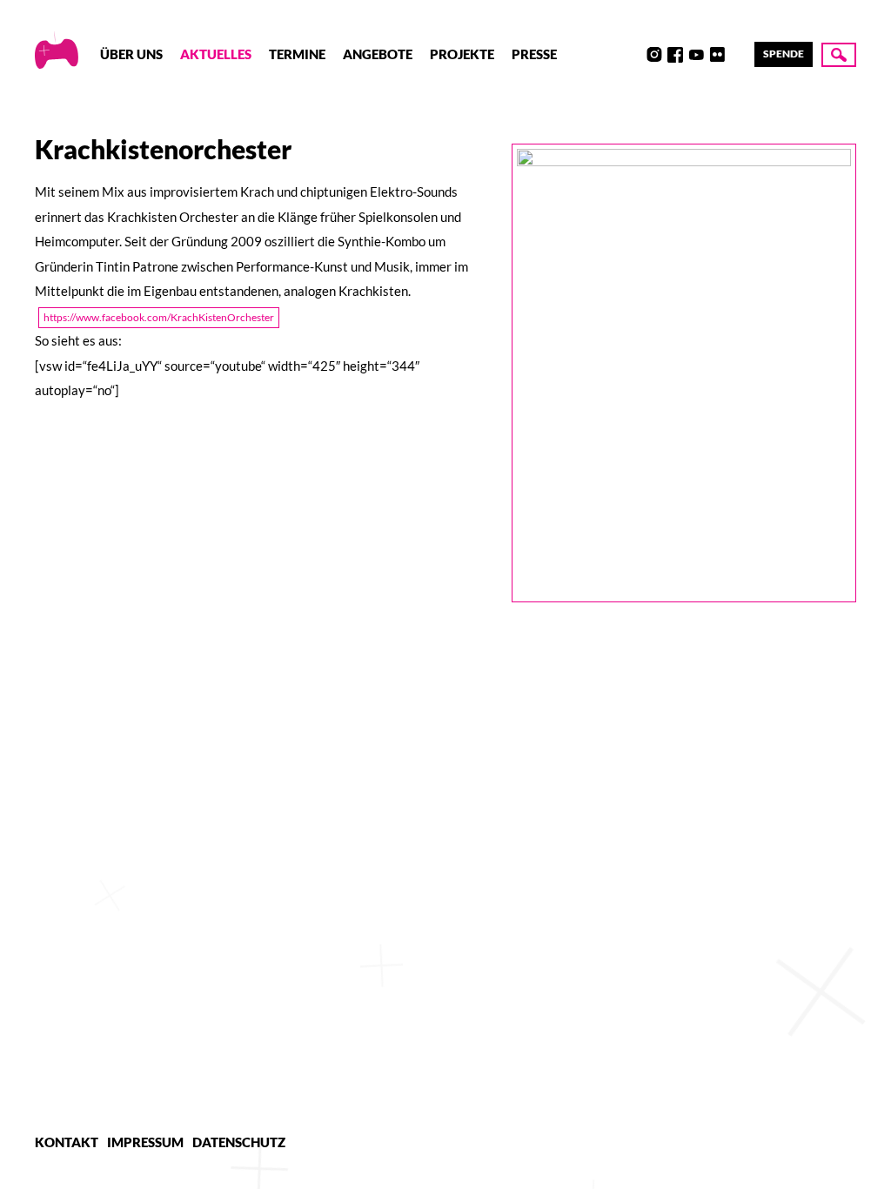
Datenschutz (238, 1142)
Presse (534, 54)
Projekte (462, 54)
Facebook (675, 55)
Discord (633, 55)
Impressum (145, 1142)
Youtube (696, 55)
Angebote (377, 54)
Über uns (131, 54)
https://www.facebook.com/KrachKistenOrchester (159, 317)
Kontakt (66, 1142)
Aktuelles (215, 54)
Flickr (717, 55)
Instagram (654, 55)
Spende (783, 53)
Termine (297, 54)
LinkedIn (738, 55)
